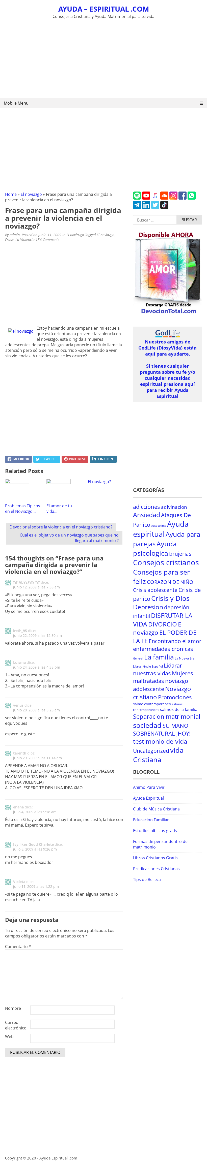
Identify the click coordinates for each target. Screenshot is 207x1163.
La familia (159, 657)
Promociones (175, 697)
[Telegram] (137, 207)
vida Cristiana (158, 754)
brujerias (180, 553)
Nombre (13, 1008)
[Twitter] (155, 207)
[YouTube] (146, 198)
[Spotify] (137, 198)
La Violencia (25, 239)
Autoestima (158, 525)
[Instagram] (173, 198)
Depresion (148, 607)
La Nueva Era (184, 658)
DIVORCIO (162, 624)
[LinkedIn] (146, 207)
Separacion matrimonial (166, 716)
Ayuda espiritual (161, 529)
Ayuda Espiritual (148, 798)
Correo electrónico (16, 1025)
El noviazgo (31, 194)
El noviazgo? (99, 481)
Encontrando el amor (175, 641)
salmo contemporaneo (152, 704)
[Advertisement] (103, 57)
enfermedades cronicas (163, 649)
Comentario (18, 946)
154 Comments (47, 239)
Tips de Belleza (147, 879)
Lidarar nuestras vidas (157, 669)
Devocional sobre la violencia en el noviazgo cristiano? (61, 527)
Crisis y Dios (170, 598)
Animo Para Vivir (149, 787)
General (138, 658)
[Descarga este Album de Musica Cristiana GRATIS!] (167, 314)
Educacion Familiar (151, 820)
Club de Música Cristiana (156, 809)
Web (9, 1036)
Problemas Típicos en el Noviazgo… (22, 508)
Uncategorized (151, 750)
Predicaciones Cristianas (156, 868)
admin (15, 234)
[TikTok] (164, 207)
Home (11, 194)
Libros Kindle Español (148, 666)
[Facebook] (182, 198)
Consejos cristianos (166, 562)
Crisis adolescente (155, 589)
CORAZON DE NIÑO (170, 582)
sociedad (147, 725)
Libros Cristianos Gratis (155, 858)
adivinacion (174, 507)
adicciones (146, 507)
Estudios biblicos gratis (155, 830)
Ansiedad (146, 515)
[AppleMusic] (155, 198)
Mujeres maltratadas (163, 677)
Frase (9, 239)
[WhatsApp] (192, 198)
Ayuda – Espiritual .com (103, 9)
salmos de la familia (178, 709)
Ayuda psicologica (155, 548)
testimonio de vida (160, 741)
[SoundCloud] (164, 198)
